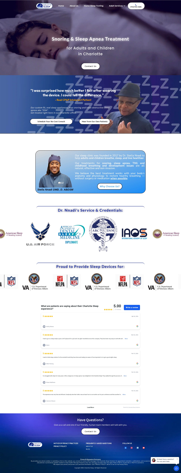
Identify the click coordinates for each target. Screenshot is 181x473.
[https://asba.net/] (139, 233)
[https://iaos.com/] (108, 234)
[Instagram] (132, 447)
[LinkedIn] (138, 447)
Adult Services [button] (116, 6)
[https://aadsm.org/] (45, 234)
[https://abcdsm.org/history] (76, 233)
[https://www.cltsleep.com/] (40, 444)
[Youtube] (144, 447)
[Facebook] (126, 447)
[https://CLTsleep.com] (44, 6)
